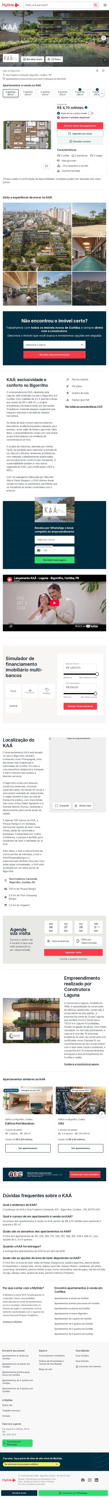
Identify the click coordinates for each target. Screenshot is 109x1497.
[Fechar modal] (89, 720)
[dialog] (54, 748)
